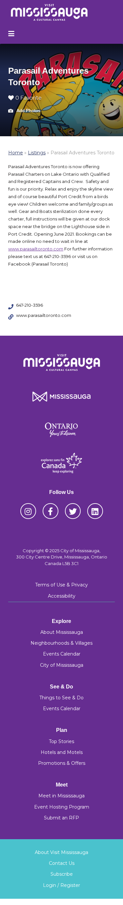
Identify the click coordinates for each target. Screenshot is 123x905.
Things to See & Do (61, 698)
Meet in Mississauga (61, 796)
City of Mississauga (61, 665)
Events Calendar (61, 654)
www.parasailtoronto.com (35, 248)
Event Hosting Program (61, 807)
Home (15, 153)
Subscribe (62, 874)
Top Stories (61, 741)
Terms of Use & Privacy (61, 585)
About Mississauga (61, 632)
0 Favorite (28, 98)
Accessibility (61, 596)
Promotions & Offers (61, 763)
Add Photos (27, 110)
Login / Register (61, 885)
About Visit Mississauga (61, 852)
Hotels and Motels (62, 752)
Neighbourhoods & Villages (61, 643)
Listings (37, 153)
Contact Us (61, 863)
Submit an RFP (61, 818)
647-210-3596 (29, 305)
